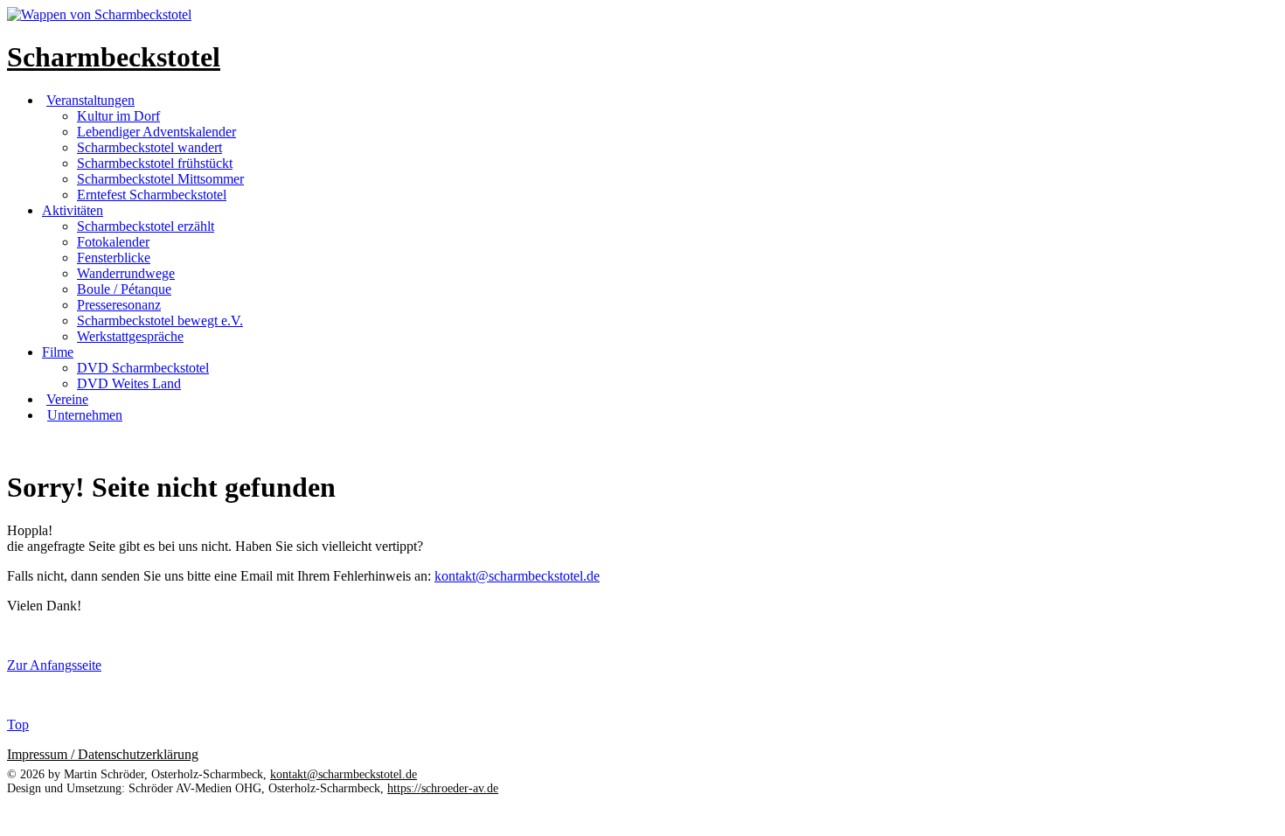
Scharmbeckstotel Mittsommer (160, 178)
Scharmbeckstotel (113, 57)
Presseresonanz (119, 304)
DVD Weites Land (129, 383)
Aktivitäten (72, 210)
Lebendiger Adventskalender (156, 131)
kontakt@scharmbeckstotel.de (517, 575)
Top (18, 724)
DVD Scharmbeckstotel (143, 367)
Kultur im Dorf (118, 115)
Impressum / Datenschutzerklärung (102, 754)
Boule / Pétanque (124, 289)
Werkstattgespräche (130, 336)
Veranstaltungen (90, 100)
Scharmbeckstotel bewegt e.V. (160, 320)
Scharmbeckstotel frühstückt (155, 163)
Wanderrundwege (126, 273)
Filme (57, 352)
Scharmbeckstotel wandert (149, 147)
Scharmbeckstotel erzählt (145, 226)
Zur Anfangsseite (54, 665)
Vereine (67, 399)
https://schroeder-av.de (442, 788)
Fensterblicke (113, 257)
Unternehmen (84, 415)
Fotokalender (113, 241)
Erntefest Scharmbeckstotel (151, 194)
